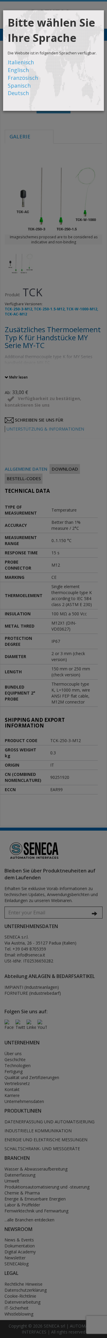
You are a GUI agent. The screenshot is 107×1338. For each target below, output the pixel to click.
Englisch (18, 70)
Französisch (23, 77)
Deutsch (18, 93)
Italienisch (21, 62)
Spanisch (19, 85)
